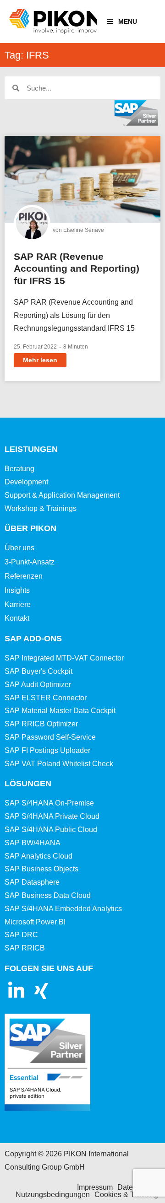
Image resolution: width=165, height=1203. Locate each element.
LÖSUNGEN (28, 783)
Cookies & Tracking (126, 1194)
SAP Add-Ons (33, 638)
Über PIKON (30, 528)
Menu (127, 21)
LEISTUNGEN (31, 449)
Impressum (95, 1187)
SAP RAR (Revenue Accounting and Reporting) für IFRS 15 (76, 268)
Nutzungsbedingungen (53, 1194)
